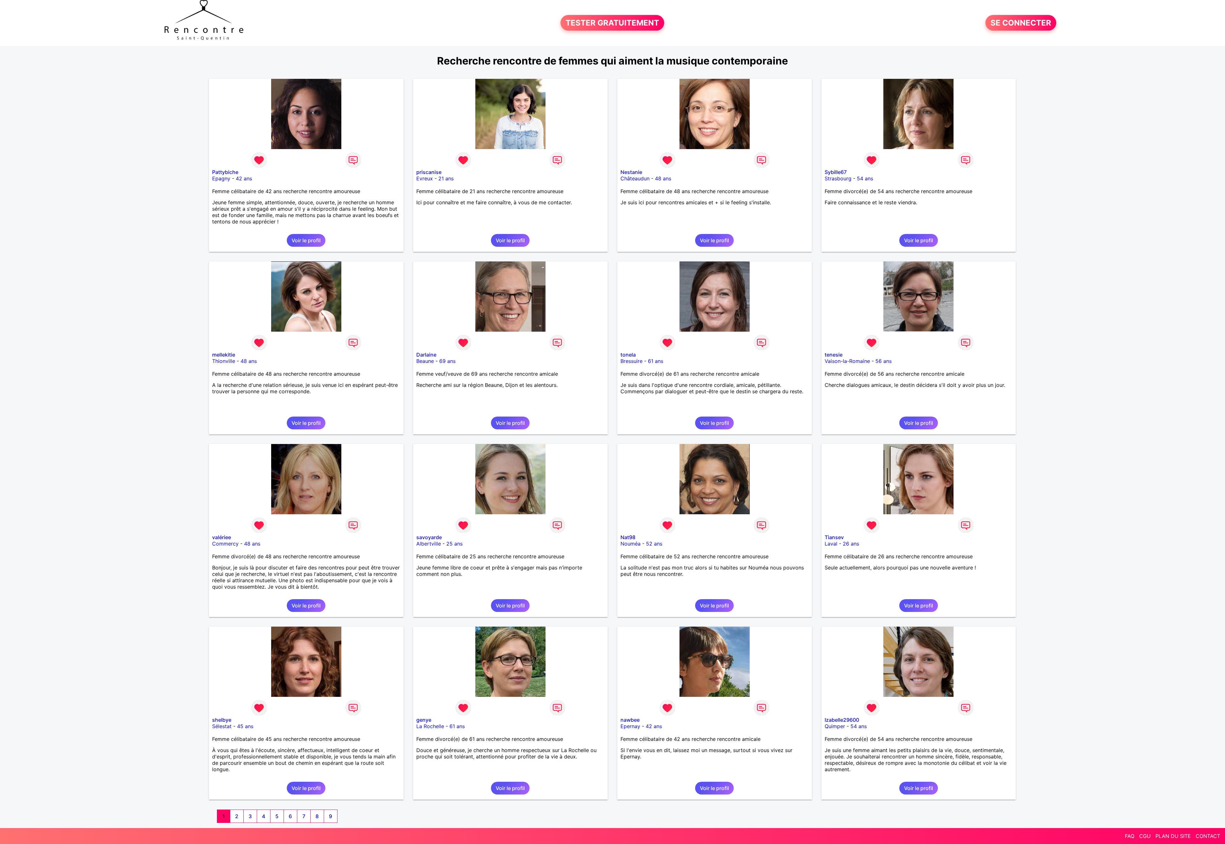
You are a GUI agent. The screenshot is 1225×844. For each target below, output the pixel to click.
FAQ (1129, 836)
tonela (628, 354)
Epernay (630, 726)
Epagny (221, 178)
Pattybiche (225, 172)
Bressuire (631, 361)
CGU (1145, 836)
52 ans (654, 543)
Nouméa (630, 543)
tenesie (834, 354)
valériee (221, 537)
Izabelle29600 (842, 720)
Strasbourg (838, 178)
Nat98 (627, 537)
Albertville (428, 543)
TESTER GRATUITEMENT (612, 22)
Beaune (425, 361)
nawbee (630, 720)
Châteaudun (635, 178)
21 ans (446, 178)
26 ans (851, 543)
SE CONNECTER (1021, 22)
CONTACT (1208, 836)
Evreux (424, 178)
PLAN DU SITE (1173, 836)
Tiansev (834, 537)
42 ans (244, 178)
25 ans (454, 543)
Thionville (223, 361)
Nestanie (631, 172)
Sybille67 (836, 172)
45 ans (245, 726)
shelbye (221, 720)
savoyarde (429, 537)
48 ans (663, 178)
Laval (831, 543)
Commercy (225, 543)
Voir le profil (306, 240)
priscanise (429, 172)
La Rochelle (430, 726)
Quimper (835, 726)
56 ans (883, 361)
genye (423, 720)
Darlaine (426, 354)
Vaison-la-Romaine (847, 361)
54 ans (865, 178)
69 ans (447, 361)
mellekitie (223, 354)
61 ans (655, 361)
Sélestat (222, 726)
